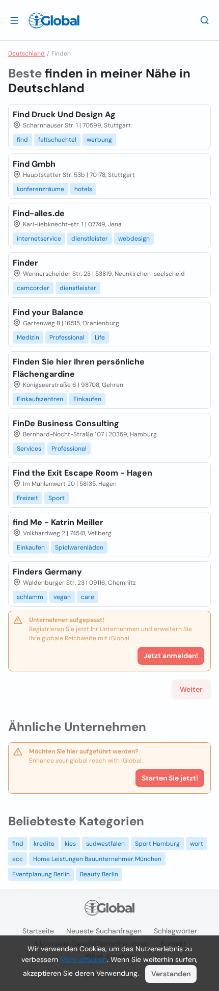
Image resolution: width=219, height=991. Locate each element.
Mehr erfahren (83, 959)
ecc (17, 859)
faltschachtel (57, 140)
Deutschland (26, 53)
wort (196, 844)
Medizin (28, 337)
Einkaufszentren (40, 399)
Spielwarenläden (79, 547)
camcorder (33, 288)
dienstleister (89, 238)
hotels (83, 189)
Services (29, 449)
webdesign (134, 238)
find (22, 140)
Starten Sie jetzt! (170, 778)
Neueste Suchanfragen (104, 930)
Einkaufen (87, 399)
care (87, 597)
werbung (99, 140)
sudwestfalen (105, 844)
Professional (67, 337)
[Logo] (54, 20)
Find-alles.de (39, 213)
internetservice (39, 238)
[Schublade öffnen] (14, 20)
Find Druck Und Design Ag (64, 114)
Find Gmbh (34, 164)
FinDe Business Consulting (66, 423)
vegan (62, 597)
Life (100, 337)
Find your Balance (48, 312)
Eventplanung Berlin (41, 874)
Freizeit (27, 498)
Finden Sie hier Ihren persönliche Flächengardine (79, 367)
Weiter (191, 689)
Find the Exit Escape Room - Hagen (82, 472)
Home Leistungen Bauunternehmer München (97, 859)
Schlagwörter (175, 930)
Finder (25, 262)
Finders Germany (47, 571)
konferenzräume (40, 189)
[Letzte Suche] (205, 20)
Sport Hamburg (157, 844)
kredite (44, 844)
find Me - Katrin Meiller (58, 522)
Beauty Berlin (99, 874)
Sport (56, 498)
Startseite (38, 930)
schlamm (30, 597)
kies (70, 844)
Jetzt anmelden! (171, 655)
